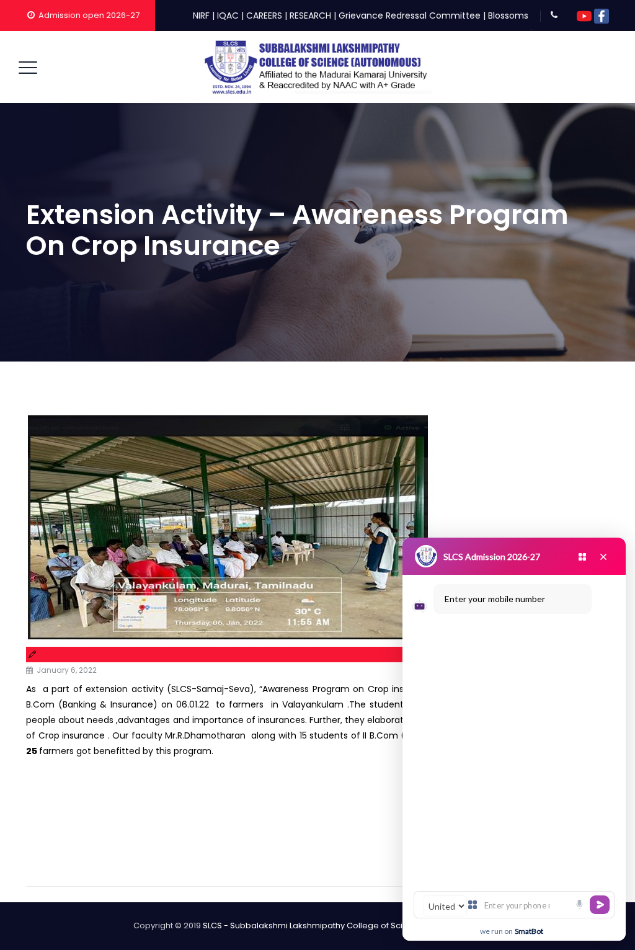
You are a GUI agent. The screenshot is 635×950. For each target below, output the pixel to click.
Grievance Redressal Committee (410, 15)
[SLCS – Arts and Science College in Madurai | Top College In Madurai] (316, 67)
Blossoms (508, 15)
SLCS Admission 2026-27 (491, 556)
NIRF (201, 15)
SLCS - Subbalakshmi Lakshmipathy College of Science (313, 925)
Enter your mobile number (495, 598)
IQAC (228, 15)
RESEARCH (310, 15)
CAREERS (264, 15)
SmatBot (529, 931)
